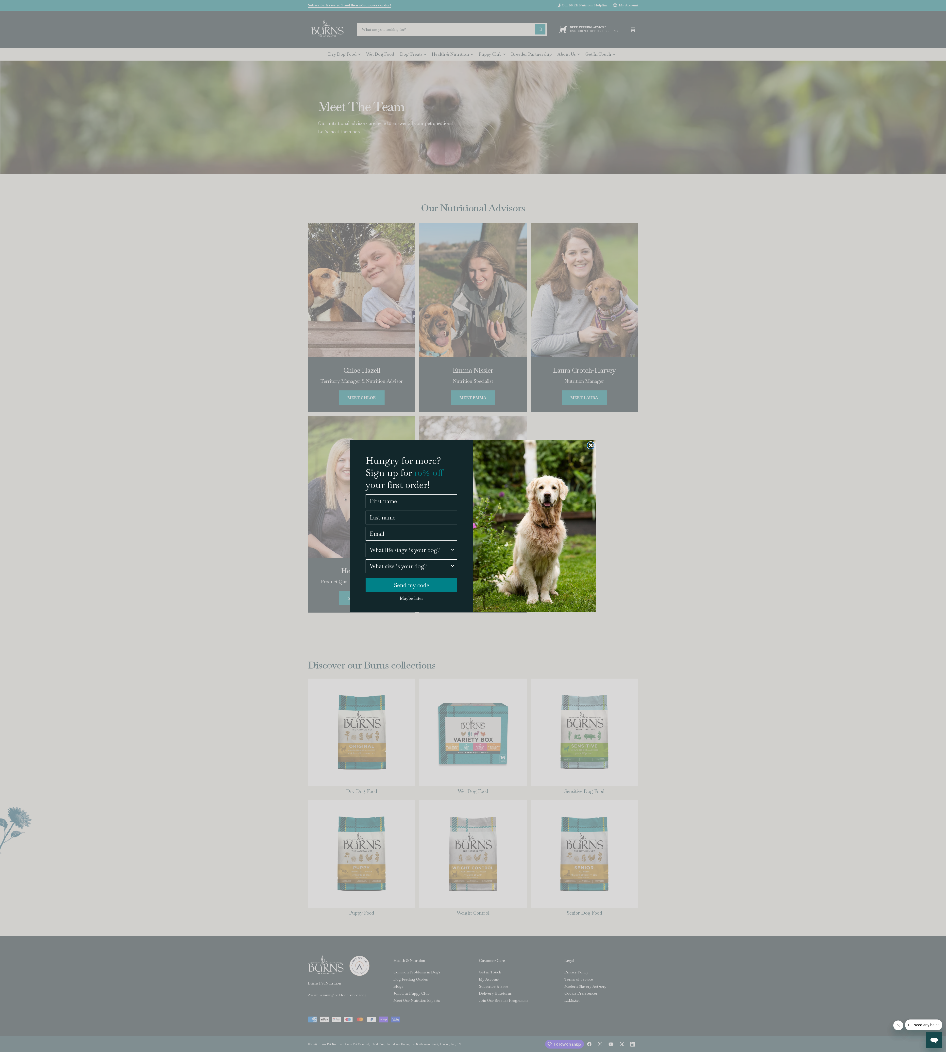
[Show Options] (452, 550)
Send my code (411, 585)
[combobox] (410, 550)
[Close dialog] (590, 445)
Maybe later (411, 598)
